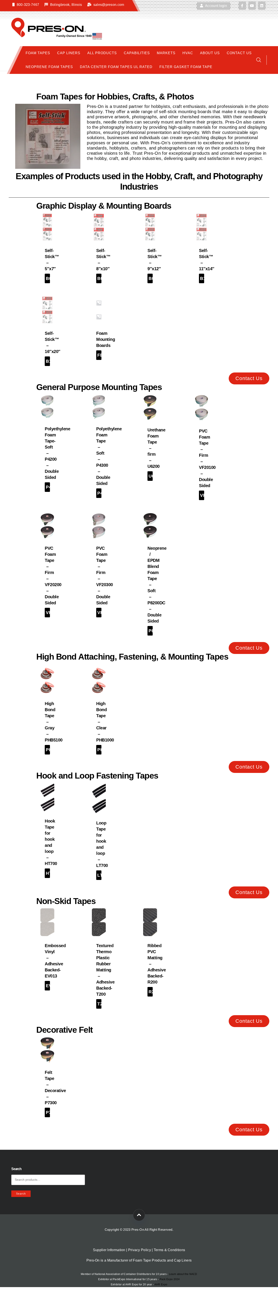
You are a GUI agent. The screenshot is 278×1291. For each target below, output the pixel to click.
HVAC (187, 53)
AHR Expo (160, 1284)
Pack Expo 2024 (170, 1279)
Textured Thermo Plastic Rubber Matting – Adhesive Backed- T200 (105, 970)
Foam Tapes (38, 53)
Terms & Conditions (169, 1250)
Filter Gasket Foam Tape (185, 67)
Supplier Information (109, 1250)
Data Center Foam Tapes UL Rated (116, 67)
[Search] (258, 60)
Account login (215, 6)
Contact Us (239, 53)
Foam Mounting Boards (105, 339)
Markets (166, 53)
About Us (210, 53)
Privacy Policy (139, 1250)
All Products (102, 53)
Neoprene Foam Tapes (49, 67)
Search (21, 1193)
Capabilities (137, 53)
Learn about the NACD (183, 1274)
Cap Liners (68, 53)
